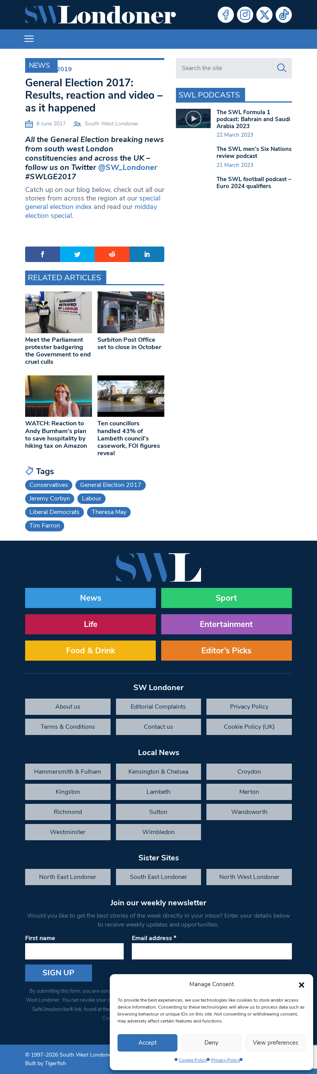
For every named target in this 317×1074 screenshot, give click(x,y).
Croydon (249, 771)
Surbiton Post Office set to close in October (129, 343)
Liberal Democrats (54, 512)
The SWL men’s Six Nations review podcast (253, 152)
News (39, 65)
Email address (154, 938)
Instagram (245, 15)
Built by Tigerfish (45, 1063)
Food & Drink (90, 650)
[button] (301, 984)
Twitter (264, 15)
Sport (226, 598)
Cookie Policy (193, 1060)
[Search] (282, 68)
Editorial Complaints (158, 706)
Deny (211, 1043)
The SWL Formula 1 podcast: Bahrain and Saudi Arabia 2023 (253, 119)
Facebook (226, 15)
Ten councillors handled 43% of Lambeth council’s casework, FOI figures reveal (128, 438)
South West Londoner (111, 123)
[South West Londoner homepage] (100, 15)
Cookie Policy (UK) (249, 727)
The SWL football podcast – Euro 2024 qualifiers (253, 182)
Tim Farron (44, 525)
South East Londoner (158, 877)
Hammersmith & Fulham (67, 771)
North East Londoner (67, 877)
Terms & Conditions (68, 727)
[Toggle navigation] (29, 39)
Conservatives (48, 485)
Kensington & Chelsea (158, 771)
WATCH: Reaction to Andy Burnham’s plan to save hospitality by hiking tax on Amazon (56, 434)
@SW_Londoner (127, 167)
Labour (91, 498)
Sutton (158, 812)
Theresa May (109, 512)
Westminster (67, 832)
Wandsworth (249, 812)
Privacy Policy (225, 1060)
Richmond (68, 812)
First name (40, 938)
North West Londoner (249, 877)
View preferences (275, 1043)
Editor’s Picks (226, 650)
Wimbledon (158, 832)
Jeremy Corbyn (49, 498)
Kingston (68, 792)
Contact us (158, 727)
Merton (249, 792)
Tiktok (284, 15)
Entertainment (226, 624)
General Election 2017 (110, 485)
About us (67, 706)
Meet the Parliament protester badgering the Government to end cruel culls (58, 351)
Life (90, 624)
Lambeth (158, 792)
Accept (147, 1043)
